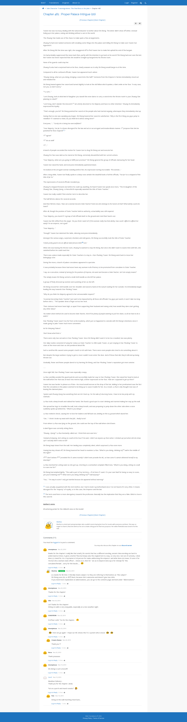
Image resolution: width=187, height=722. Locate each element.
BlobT (43, 3)
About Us (76, 3)
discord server (127, 545)
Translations (54, 3)
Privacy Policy (87, 718)
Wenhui (59, 522)
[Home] (43, 8)
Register (134, 3)
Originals (65, 3)
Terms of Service (98, 718)
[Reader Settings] (140, 23)
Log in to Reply (52, 567)
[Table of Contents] (135, 23)
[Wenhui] (49, 529)
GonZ (50, 677)
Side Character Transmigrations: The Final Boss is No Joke (68, 8)
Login (127, 3)
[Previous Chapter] (87, 20)
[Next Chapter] (99, 20)
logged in (56, 542)
